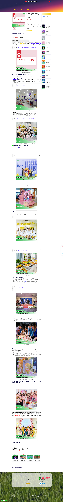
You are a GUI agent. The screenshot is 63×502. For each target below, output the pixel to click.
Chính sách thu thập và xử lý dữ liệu (36, 493)
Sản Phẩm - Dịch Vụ (31, 3)
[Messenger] (62, 254)
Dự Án (44, 3)
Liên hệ (47, 3)
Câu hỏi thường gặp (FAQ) (45, 495)
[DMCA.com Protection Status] (28, 483)
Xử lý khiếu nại (43, 493)
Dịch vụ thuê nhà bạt (23, 3)
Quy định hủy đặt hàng (34, 495)
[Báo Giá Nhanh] (62, 248)
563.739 (44, 16)
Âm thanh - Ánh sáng (14, 493)
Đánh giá (21, 37)
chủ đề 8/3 (25, 281)
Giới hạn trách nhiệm (34, 494)
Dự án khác (23, 493)
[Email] (62, 250)
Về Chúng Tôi (17, 3)
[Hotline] (62, 246)
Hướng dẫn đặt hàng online (45, 494)
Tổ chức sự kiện (13, 496)
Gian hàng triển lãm (14, 495)
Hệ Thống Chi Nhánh (38, 3)
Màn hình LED (13, 494)
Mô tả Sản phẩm (15, 37)
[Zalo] (62, 252)
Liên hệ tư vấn (29, 30)
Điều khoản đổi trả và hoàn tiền (35, 496)
